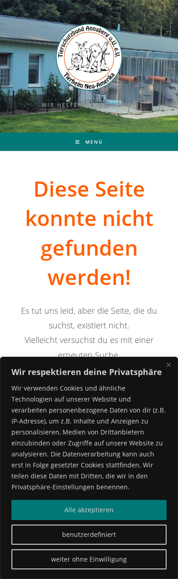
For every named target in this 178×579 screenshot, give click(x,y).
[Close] (168, 364)
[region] (89, 468)
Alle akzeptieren (89, 509)
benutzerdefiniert (89, 534)
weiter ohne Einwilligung (89, 559)
